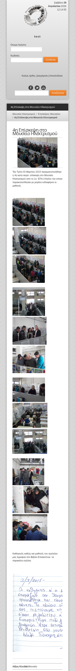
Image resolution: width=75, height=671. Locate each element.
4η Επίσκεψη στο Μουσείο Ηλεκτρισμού (35, 117)
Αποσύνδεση (55, 75)
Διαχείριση (42, 75)
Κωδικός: (15, 55)
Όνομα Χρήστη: (19, 44)
